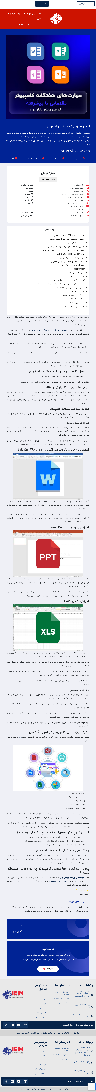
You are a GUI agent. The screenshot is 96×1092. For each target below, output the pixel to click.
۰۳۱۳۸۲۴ (49, 969)
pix (20, 737)
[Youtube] (19, 1025)
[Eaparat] (25, 1025)
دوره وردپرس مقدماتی (58, 881)
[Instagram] (6, 1025)
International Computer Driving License (49, 330)
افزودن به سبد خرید (48, 179)
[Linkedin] (12, 1025)
